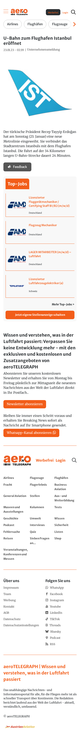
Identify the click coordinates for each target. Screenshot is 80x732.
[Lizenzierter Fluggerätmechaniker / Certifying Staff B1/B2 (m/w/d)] (40, 205)
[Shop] (65, 540)
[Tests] (65, 509)
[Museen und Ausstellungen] (15, 509)
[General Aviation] (15, 498)
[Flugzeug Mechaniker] (40, 232)
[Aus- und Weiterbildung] (65, 498)
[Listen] (65, 531)
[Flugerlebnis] (41, 486)
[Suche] (74, 460)
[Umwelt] (41, 518)
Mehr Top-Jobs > (63, 304)
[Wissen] (65, 518)
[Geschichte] (15, 518)
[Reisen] (15, 540)
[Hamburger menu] (6, 12)
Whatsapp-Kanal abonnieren (29, 433)
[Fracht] (15, 486)
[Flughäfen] (65, 477)
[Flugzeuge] (41, 477)
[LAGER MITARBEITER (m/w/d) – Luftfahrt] (40, 259)
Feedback (20, 167)
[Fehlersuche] (15, 531)
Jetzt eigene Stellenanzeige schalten (40, 315)
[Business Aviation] (65, 486)
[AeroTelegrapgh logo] (17, 460)
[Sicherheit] (65, 525)
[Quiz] (41, 531)
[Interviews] (41, 525)
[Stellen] (41, 498)
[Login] (60, 460)
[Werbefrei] (45, 460)
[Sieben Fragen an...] (41, 540)
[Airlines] (15, 477)
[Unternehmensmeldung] (43, 50)
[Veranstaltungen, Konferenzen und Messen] (15, 554)
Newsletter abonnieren (25, 404)
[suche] (73, 12)
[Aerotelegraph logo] (19, 12)
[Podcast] (15, 525)
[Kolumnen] (41, 509)
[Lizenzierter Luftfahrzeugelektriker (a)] (40, 286)
